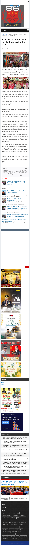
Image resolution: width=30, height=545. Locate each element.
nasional (5, 527)
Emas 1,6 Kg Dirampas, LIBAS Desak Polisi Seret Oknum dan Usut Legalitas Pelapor (16, 450)
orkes (4, 529)
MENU (4, 30)
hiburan (20, 520)
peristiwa (5, 531)
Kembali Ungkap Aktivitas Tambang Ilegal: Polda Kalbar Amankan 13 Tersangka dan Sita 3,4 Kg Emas (15, 454)
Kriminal (13, 524)
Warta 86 (15, 6)
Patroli (11, 529)
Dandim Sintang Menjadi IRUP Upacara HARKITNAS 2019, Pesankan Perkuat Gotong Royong (21, 173)
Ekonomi (5, 520)
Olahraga (22, 527)
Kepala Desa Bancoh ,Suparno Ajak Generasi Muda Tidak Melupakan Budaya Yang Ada (17, 183)
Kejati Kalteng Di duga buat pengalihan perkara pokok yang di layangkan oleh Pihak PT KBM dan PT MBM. (15, 463)
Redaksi (2, 384)
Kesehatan (5, 524)
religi (11, 536)
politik (17, 534)
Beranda (2, 382)
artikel (8, 513)
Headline (12, 520)
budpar (15, 515)
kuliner (20, 524)
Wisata (21, 538)
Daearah (22, 515)
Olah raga (14, 527)
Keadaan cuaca (14, 522)
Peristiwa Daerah (16, 531)
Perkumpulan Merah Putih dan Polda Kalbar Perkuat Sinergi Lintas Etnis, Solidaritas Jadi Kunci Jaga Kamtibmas (14, 483)
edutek (12, 517)
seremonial (5, 538)
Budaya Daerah (6, 515)
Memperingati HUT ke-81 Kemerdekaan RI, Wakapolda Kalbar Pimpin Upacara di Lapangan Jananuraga (15, 446)
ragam (4, 536)
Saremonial (23, 536)
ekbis (18, 517)
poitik (12, 534)
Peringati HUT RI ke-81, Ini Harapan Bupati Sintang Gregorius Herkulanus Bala (14, 442)
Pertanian (5, 534)
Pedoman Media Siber (5, 386)
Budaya (15, 513)
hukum (4, 522)
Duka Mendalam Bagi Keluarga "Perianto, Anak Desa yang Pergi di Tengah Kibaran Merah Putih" (15, 438)
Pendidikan (18, 529)
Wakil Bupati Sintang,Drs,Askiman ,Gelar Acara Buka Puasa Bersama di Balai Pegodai (9, 172)
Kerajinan (23, 522)
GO (27, 266)
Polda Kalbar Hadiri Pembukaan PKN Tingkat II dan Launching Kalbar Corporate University (14, 467)
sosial (13, 538)
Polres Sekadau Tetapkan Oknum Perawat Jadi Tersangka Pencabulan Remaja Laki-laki (16, 458)
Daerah (4, 517)
